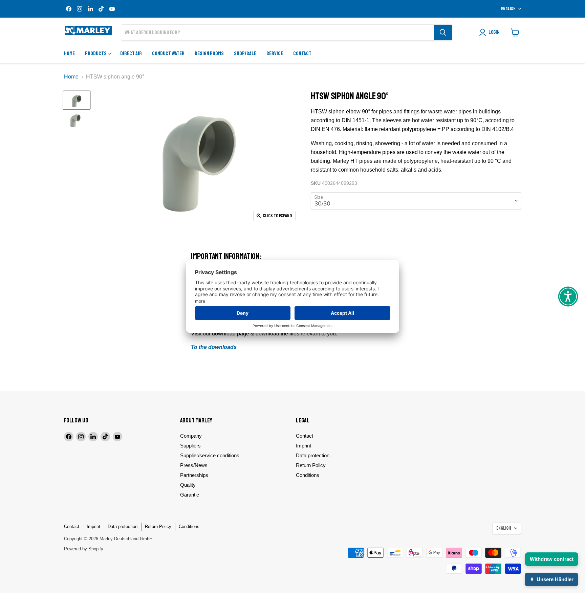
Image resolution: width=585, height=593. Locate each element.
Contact (302, 53)
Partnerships (194, 475)
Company (191, 436)
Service (274, 53)
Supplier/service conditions (209, 455)
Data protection (312, 455)
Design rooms (209, 53)
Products (96, 53)
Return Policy (311, 465)
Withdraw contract (551, 559)
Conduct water (168, 53)
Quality (188, 485)
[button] (568, 296)
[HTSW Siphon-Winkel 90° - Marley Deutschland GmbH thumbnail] (76, 100)
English (508, 9)
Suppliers (190, 445)
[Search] (443, 32)
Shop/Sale (245, 53)
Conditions (307, 475)
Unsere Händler (555, 579)
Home (69, 53)
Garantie (189, 495)
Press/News (194, 465)
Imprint (303, 445)
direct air (131, 53)
